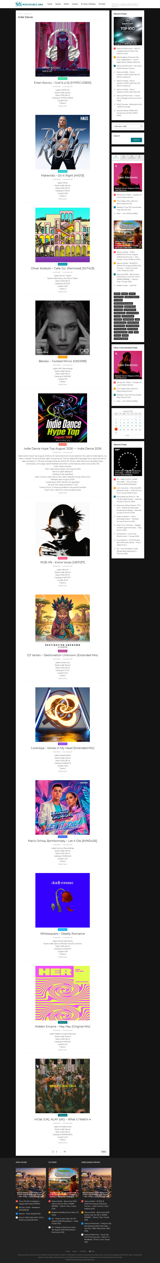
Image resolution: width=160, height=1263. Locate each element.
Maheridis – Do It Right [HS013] (62, 175)
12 (124, 423)
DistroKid (125, 335)
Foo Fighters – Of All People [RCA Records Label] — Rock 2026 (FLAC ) (129, 542)
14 (132, 423)
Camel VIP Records (132, 313)
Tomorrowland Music (121, 332)
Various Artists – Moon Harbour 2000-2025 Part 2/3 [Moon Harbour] (128, 83)
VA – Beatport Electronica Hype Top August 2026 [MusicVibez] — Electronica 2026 (64, 1229)
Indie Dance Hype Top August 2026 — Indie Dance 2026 (62, 448)
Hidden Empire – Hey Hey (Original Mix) (62, 1026)
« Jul (127, 435)
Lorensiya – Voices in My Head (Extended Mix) (62, 748)
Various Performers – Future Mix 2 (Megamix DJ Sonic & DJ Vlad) (129, 98)
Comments (131, 158)
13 (128, 423)
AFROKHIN (118, 319)
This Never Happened (121, 338)
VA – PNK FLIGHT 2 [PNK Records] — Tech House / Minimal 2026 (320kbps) (127, 481)
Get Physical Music (129, 309)
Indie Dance (62, 78)
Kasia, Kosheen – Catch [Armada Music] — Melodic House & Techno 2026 (128, 518)
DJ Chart (63, 444)
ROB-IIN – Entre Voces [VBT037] (62, 562)
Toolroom (132, 293)
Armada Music (119, 297)
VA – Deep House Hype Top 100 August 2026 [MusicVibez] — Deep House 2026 (65, 1221)
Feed (93, 1251)
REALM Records (132, 329)
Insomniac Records (120, 322)
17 (116, 426)
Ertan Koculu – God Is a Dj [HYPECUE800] (62, 82)
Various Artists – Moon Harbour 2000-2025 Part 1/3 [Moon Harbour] (128, 74)
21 (132, 426)
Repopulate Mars (128, 319)
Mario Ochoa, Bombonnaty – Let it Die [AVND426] (62, 840)
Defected (124, 293)
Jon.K (130, 332)
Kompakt (117, 316)
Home (20, 14)
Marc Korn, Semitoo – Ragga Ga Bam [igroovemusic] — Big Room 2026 (129, 527)
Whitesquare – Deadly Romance (62, 933)
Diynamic (117, 335)
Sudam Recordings (127, 316)
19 (124, 426)
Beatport (117, 293)
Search (117, 136)
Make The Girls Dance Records (123, 303)
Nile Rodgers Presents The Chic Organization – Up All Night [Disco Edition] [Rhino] (128, 59)
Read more (62, 106)
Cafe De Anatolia (119, 325)
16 (140, 423)
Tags (139, 158)
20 (128, 426)
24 (116, 430)
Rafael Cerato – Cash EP (126, 285)
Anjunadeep (118, 300)
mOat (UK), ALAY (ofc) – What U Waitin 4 (62, 1119)
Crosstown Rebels (133, 322)
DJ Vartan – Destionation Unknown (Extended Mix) (62, 655)
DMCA (74, 1251)
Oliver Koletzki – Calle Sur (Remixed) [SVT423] (62, 268)
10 (116, 423)
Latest (123, 158)
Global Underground (132, 325)
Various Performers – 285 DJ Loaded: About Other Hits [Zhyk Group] (128, 50)
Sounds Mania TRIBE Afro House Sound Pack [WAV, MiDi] (127, 113)
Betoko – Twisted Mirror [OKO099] (63, 361)
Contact (83, 1251)
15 (136, 423)
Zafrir (136, 332)
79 (65, 1152)
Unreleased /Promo (90, 1162)
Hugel (137, 319)
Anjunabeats (118, 309)
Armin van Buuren (120, 329)
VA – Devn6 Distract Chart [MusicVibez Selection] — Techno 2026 (127, 551)
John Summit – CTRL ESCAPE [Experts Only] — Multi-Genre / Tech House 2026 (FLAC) (129, 490)
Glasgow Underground (131, 297)
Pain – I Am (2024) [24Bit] (127, 213)
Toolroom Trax (119, 306)
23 (140, 426)
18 (120, 426)
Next (104, 1152)
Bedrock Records (130, 306)
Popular (116, 158)
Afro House (21, 1162)
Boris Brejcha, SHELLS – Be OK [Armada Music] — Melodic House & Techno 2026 (129, 499)
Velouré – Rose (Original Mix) (29, 1214)
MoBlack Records (120, 313)
